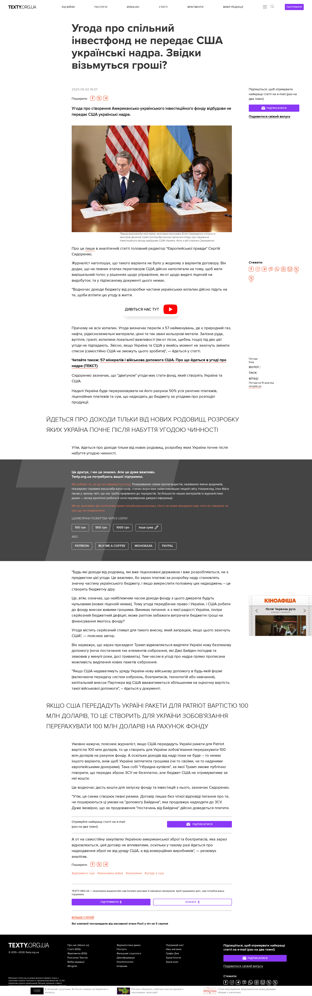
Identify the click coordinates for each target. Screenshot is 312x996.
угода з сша (155, 873)
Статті (70, 949)
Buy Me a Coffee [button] (111, 546)
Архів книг (172, 962)
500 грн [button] (101, 527)
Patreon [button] (82, 546)
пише (90, 248)
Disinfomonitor (125, 962)
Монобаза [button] (143, 546)
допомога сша (84, 873)
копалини (135, 873)
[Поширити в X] (99, 98)
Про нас (72, 945)
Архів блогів (173, 957)
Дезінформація (126, 957)
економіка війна (111, 873)
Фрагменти (74, 953)
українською (31, 983)
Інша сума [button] (146, 527)
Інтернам (122, 966)
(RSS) (78, 949)
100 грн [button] (80, 527)
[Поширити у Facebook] (92, 98)
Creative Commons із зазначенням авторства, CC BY (41, 980)
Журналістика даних (129, 945)
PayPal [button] (167, 546)
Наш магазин (174, 949)
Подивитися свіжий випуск (269, 117)
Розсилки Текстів (77, 957)
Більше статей (83, 917)
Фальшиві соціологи (129, 953)
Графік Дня (172, 953)
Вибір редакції (75, 962)
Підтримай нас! (175, 945)
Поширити (80, 99)
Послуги (122, 949)
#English (72, 966)
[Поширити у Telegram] (105, 98)
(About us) (83, 945)
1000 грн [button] (122, 527)
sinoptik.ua (255, 386)
